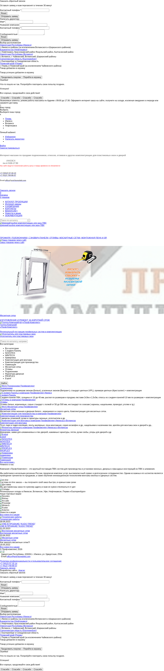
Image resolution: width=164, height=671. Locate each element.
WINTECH (5, 446)
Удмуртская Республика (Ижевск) (16, 45)
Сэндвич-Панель (8, 395)
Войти (3, 146)
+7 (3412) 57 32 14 (8, 563)
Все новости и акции (9, 515)
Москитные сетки (8, 540)
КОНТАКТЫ (10, 209)
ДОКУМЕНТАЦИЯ (13, 216)
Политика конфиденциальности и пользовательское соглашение (30, 561)
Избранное (10, 137)
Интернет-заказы (13, 204)
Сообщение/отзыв (8, 34)
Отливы (3, 402)
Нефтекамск (11, 126)
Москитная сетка (8, 409)
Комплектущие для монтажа (13, 423)
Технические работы (10, 519)
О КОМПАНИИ (12, 206)
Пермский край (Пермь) (11, 63)
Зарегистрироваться (10, 148)
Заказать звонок (7, 190)
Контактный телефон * (10, 10)
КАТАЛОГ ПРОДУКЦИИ (16, 202)
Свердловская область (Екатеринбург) (18, 59)
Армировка (5, 455)
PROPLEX (5, 451)
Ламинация (5, 460)
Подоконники (6, 388)
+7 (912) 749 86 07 (8, 566)
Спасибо (5, 98)
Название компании (9, 25)
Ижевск (8, 121)
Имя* (2, 22)
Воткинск (9, 123)
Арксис (21, 570)
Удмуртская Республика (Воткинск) (16, 54)
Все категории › (7, 462)
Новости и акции (13, 213)
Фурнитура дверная (9, 430)
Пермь (8, 119)
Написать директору (14, 139)
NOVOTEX (5, 441)
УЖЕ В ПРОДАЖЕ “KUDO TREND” (16, 526)
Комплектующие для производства (16, 416)
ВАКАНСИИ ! (11, 211)
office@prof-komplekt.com (18, 556)
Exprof (3, 437)
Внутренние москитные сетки (14, 533)
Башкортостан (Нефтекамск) (13, 50)
